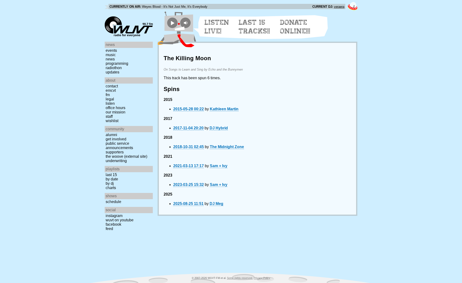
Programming (117, 63)
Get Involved (116, 139)
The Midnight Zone (227, 147)
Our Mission (115, 112)
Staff (109, 116)
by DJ (110, 183)
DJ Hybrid (219, 128)
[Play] (172, 22)
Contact (112, 86)
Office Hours (115, 108)
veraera (339, 6)
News (110, 59)
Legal (110, 99)
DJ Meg (216, 204)
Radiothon (114, 68)
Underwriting (116, 161)
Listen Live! (217, 26)
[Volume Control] (186, 22)
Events (111, 50)
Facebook (113, 224)
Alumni (111, 135)
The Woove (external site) (126, 156)
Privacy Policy (262, 277)
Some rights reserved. (240, 277)
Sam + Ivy (218, 166)
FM (108, 95)
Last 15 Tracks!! (254, 26)
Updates (112, 72)
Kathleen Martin (224, 109)
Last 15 (111, 175)
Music (111, 55)
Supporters (115, 152)
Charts (111, 188)
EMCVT (111, 90)
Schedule (113, 202)
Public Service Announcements (119, 145)
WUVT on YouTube (120, 220)
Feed (109, 229)
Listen (110, 103)
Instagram (114, 216)
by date (112, 179)
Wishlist (112, 121)
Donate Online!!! (295, 26)
